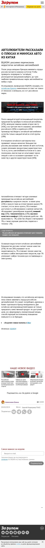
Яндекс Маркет (28, 110)
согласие (4, 459)
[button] (43, 542)
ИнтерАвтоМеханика (15, 6)
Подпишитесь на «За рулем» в (22, 393)
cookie (18, 544)
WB (17, 110)
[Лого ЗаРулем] (9, 2)
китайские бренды (9, 88)
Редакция (5, 536)
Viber (29, 323)
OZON (12, 110)
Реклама (14, 536)
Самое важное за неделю (13, 449)
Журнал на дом (33, 6)
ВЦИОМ (13, 329)
